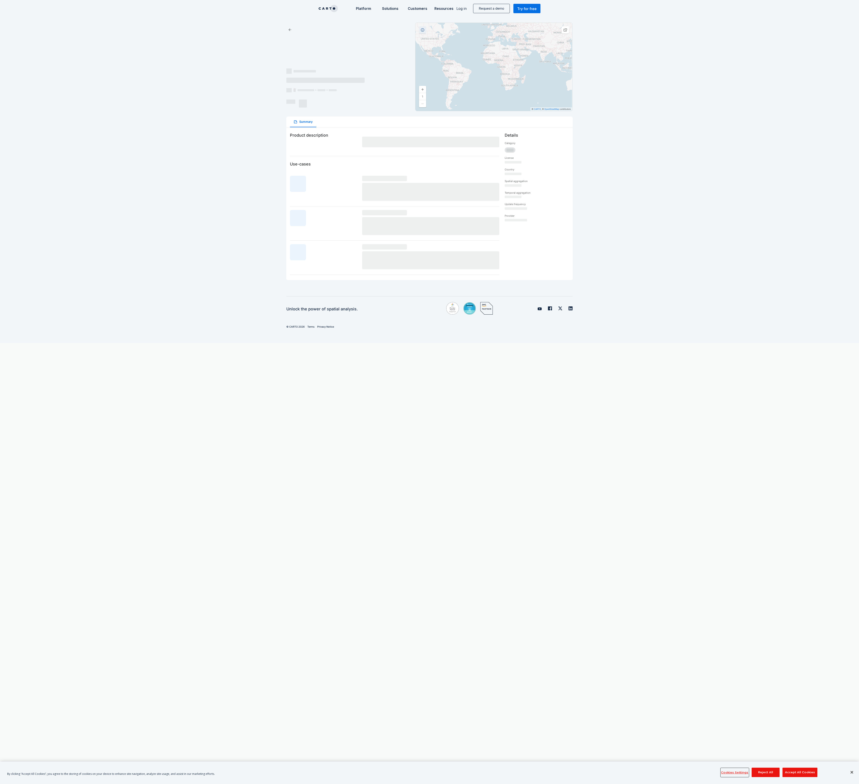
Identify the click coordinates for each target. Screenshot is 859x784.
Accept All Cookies (800, 772)
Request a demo (491, 8)
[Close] (852, 772)
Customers (417, 8)
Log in (461, 8)
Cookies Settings (734, 772)
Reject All (765, 772)
